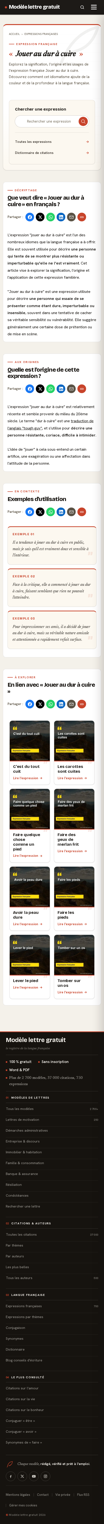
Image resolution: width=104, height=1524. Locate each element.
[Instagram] (45, 1476)
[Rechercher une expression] (83, 121)
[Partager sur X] (40, 217)
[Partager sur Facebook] (29, 217)
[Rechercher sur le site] (82, 7)
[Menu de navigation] (94, 7)
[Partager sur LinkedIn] (61, 217)
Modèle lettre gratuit (34, 7)
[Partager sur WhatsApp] (50, 217)
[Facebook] (10, 1476)
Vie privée (62, 1495)
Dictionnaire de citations (52, 153)
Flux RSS (83, 1495)
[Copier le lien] (81, 217)
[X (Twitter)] (22, 1476)
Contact (43, 1495)
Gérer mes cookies (23, 1505)
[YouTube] (34, 1476)
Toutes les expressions (52, 141)
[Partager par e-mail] (71, 217)
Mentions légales (18, 1495)
